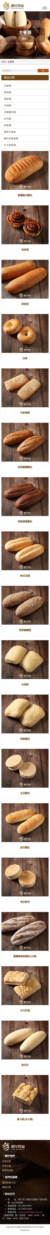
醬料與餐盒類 (11, 138)
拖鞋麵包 (25, 738)
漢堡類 (7, 99)
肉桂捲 (25, 249)
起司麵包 (25, 847)
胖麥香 (25, 304)
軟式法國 (25, 575)
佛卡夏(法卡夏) (25, 1119)
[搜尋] (43, 70)
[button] (44, 8)
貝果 (25, 358)
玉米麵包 (25, 793)
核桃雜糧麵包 (25, 467)
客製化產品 (10, 132)
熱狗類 (7, 92)
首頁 (3, 61)
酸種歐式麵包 (25, 195)
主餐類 (7, 85)
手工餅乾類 (10, 145)
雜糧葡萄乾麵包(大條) (25, 956)
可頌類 (7, 105)
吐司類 (7, 118)
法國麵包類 (10, 112)
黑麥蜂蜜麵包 (25, 521)
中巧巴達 (25, 1010)
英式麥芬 (25, 902)
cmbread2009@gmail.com (30, 1212)
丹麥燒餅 (25, 412)
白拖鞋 (25, 684)
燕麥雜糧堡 (25, 630)
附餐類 (7, 125)
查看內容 (24, 188)
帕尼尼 (25, 1065)
